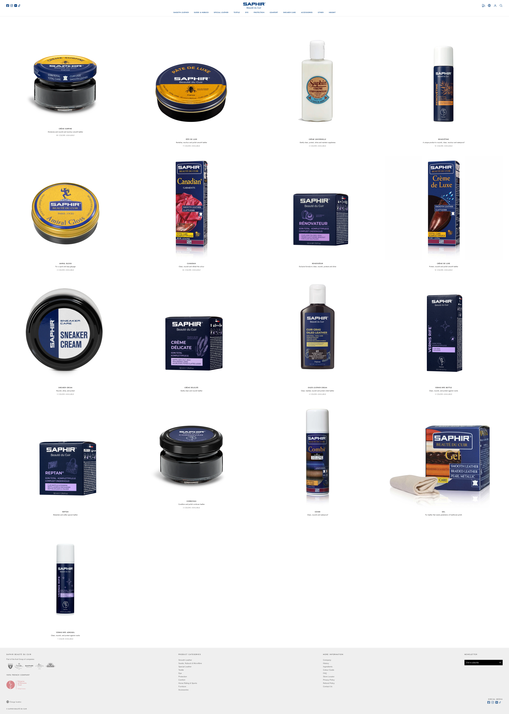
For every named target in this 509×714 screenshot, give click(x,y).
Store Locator (328, 676)
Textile (237, 12)
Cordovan (191, 501)
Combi (317, 512)
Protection (259, 12)
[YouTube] (16, 5)
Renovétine (443, 139)
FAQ (325, 673)
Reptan (65, 512)
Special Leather (221, 12)
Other (321, 12)
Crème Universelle (317, 139)
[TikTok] (20, 5)
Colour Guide (328, 670)
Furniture (182, 686)
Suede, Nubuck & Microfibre (190, 663)
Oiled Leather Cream (317, 387)
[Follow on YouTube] (497, 702)
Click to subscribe (472, 662)
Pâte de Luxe (191, 139)
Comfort (274, 12)
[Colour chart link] (483, 5)
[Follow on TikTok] (501, 702)
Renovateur (317, 263)
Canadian (191, 263)
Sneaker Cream (65, 387)
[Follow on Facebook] (489, 702)
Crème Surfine (65, 129)
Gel (443, 512)
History (326, 663)
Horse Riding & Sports (187, 683)
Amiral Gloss (65, 263)
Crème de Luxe (443, 263)
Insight (332, 12)
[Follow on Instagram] (493, 702)
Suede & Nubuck (201, 12)
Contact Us (327, 686)
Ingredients (327, 667)
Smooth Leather (181, 12)
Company (327, 660)
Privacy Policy (329, 680)
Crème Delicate (191, 387)
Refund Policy (329, 683)
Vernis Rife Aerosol (65, 632)
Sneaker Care (289, 12)
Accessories (307, 12)
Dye (246, 12)
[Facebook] (8, 5)
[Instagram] (12, 5)
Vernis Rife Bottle (443, 387)
